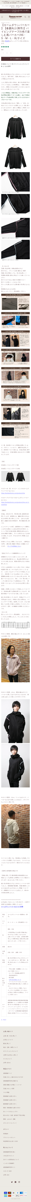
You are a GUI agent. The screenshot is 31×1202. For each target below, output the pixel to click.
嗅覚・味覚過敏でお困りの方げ (11, 1107)
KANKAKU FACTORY (17, 1198)
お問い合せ (6, 1175)
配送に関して (7, 1043)
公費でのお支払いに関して (10, 1055)
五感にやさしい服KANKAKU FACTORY (13, 1077)
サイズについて (7, 1059)
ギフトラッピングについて (10, 1051)
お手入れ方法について (15, 979)
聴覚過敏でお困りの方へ (10, 1096)
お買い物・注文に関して (10, 1036)
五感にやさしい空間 (8, 1088)
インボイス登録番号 (8, 1163)
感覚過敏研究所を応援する (10, 1081)
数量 (2, 49)
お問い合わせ (7, 1062)
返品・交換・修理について (10, 1047)
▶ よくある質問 (6, 66)
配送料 (7, 41)
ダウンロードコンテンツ (10, 1123)
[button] (5, 47)
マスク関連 (6, 1092)
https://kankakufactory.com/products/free (13, 493)
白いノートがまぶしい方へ (10, 1111)
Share (4, 1019)
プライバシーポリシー (9, 1137)
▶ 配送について (6, 64)
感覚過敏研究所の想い (9, 1152)
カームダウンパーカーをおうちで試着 (12, 906)
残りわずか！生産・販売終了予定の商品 (14, 1115)
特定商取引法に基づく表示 (10, 1141)
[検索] (25, 17)
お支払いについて (8, 1039)
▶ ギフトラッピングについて (20, 64)
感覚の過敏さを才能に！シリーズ (12, 1085)
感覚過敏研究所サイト (9, 1167)
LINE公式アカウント (8, 1155)
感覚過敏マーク (7, 1073)
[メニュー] (2, 17)
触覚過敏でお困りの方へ (10, 1104)
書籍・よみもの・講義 (9, 1119)
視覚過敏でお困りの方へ (10, 1100)
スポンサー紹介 (7, 1171)
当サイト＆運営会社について (11, 1159)
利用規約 (5, 1133)
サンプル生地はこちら (14, 546)
